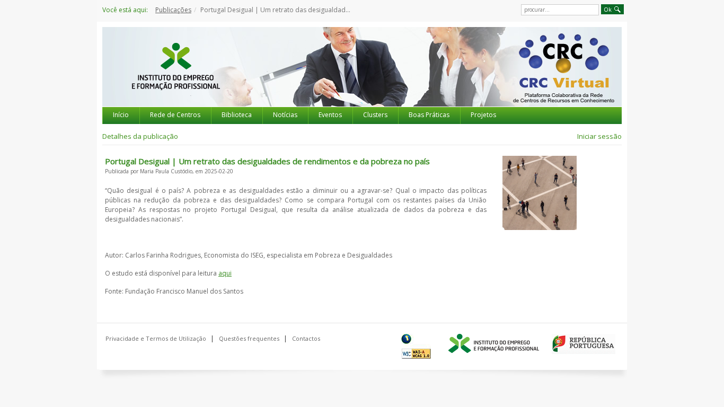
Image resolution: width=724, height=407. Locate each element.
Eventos (330, 114)
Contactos (306, 338)
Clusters (375, 114)
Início (121, 114)
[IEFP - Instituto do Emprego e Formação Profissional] (175, 76)
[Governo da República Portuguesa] (583, 344)
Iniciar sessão (599, 136)
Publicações (173, 9)
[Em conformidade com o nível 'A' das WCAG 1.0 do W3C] (418, 346)
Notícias (285, 114)
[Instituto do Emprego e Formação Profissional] (493, 344)
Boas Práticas (429, 114)
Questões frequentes (249, 338)
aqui (225, 273)
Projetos (483, 114)
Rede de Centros (175, 114)
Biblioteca (237, 114)
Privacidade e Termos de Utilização (155, 338)
